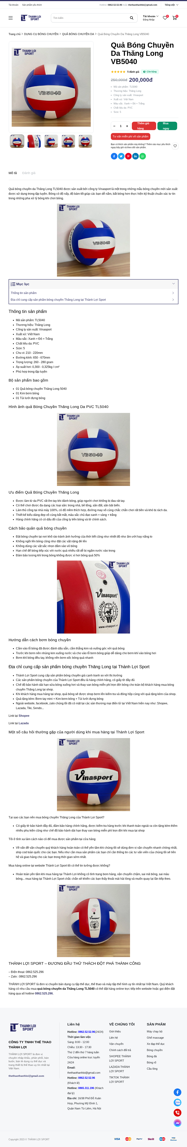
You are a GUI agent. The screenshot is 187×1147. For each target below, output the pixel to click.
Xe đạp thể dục (156, 1043)
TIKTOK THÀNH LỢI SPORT (119, 1079)
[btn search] (131, 18)
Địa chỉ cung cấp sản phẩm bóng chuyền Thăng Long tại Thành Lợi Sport (58, 299)
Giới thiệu (115, 1031)
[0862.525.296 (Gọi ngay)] (177, 1113)
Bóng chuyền (155, 1050)
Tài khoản (13, 5)
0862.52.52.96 (115, 5)
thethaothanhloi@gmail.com (142, 5)
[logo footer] (30, 1028)
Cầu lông (152, 1068)
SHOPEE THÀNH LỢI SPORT (120, 1058)
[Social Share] (114, 156)
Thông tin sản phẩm (24, 293)
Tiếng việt (170, 5)
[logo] (30, 17)
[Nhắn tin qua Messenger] (177, 1123)
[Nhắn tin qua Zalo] (177, 1102)
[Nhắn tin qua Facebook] (177, 1092)
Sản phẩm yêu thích (32, 5)
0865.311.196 (86, 1088)
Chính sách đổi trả (120, 1050)
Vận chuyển (116, 1043)
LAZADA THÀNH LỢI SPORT (119, 1069)
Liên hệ (113, 1037)
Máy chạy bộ (154, 1031)
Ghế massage (155, 1037)
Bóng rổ (151, 1062)
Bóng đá (152, 1056)
